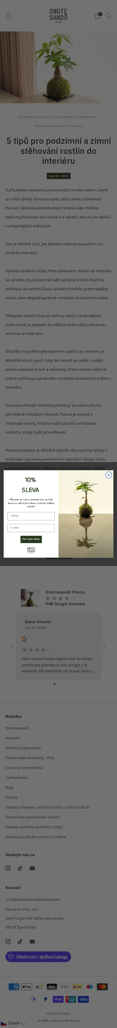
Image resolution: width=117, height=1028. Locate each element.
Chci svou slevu (31, 539)
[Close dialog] (109, 475)
